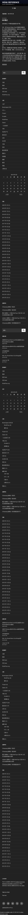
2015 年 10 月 (5, 266)
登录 (3, 85)
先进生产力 (5, 132)
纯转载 (4, 156)
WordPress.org (6, 94)
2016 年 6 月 (5, 242)
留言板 (14, 310)
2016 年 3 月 (5, 251)
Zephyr (4, 122)
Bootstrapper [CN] (6, 107)
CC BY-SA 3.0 (16, 912)
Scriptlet (4, 116)
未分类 (4, 141)
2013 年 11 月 (5, 285)
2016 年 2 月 (5, 254)
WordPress (5, 119)
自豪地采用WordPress (7, 907)
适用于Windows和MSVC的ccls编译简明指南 (13, 346)
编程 (3, 159)
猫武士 (4, 153)
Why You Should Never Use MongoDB (11, 355)
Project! (4, 113)
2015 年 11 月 (5, 263)
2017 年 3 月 (5, 226)
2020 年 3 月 (5, 205)
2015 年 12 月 (5, 260)
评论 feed (4, 91)
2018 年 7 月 (5, 211)
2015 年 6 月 (5, 276)
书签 (3, 128)
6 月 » (21, 194)
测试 (3, 147)
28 (14, 191)
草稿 (3, 165)
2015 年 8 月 (5, 270)
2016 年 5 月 (5, 245)
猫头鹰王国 (5, 150)
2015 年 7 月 (5, 273)
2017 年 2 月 (5, 230)
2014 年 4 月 (5, 282)
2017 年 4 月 (5, 223)
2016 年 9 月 (5, 239)
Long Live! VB (5, 360)
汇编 (3, 144)
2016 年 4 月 (5, 248)
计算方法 (4, 168)
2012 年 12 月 (5, 294)
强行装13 (4, 135)
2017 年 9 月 (5, 217)
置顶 (3, 162)
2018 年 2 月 (5, 214)
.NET (3, 104)
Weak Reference (10, 2)
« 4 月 (7, 194)
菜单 (15, 8)
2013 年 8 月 (5, 291)
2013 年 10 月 (5, 288)
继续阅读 (4, 64)
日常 (3, 138)
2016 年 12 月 (5, 236)
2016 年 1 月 (5, 257)
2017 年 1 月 (5, 233)
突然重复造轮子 (16, 323)
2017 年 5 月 (5, 220)
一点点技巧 (5, 125)
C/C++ (4, 110)
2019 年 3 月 (5, 208)
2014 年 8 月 (5, 279)
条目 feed (4, 88)
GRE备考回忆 (5, 351)
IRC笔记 (5, 20)
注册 (3, 82)
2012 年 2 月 (5, 297)
